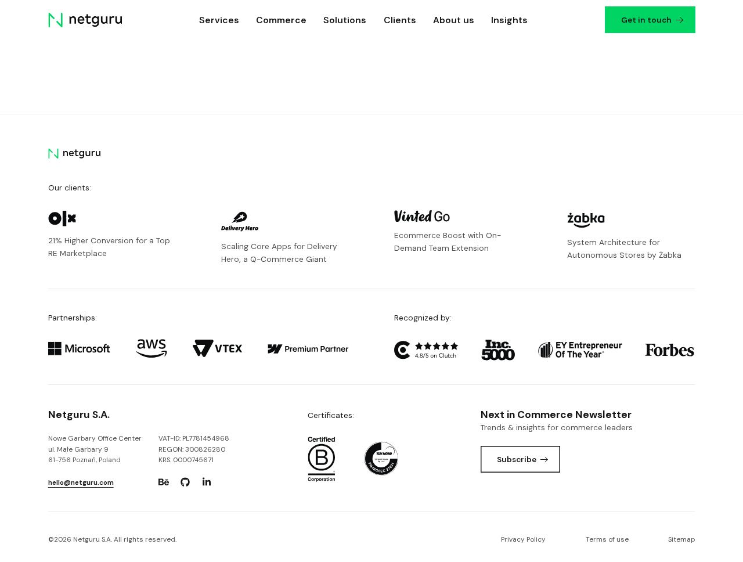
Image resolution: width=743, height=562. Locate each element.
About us (453, 20)
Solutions (344, 20)
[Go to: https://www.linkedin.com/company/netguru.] (207, 482)
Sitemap (681, 539)
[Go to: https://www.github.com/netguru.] (185, 482)
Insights (509, 20)
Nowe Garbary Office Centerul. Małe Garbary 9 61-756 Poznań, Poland (95, 449)
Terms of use (607, 539)
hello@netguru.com (81, 482)
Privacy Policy (523, 539)
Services (219, 20)
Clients (400, 20)
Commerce (281, 20)
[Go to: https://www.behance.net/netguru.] (164, 482)
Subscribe (516, 459)
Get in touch (646, 20)
